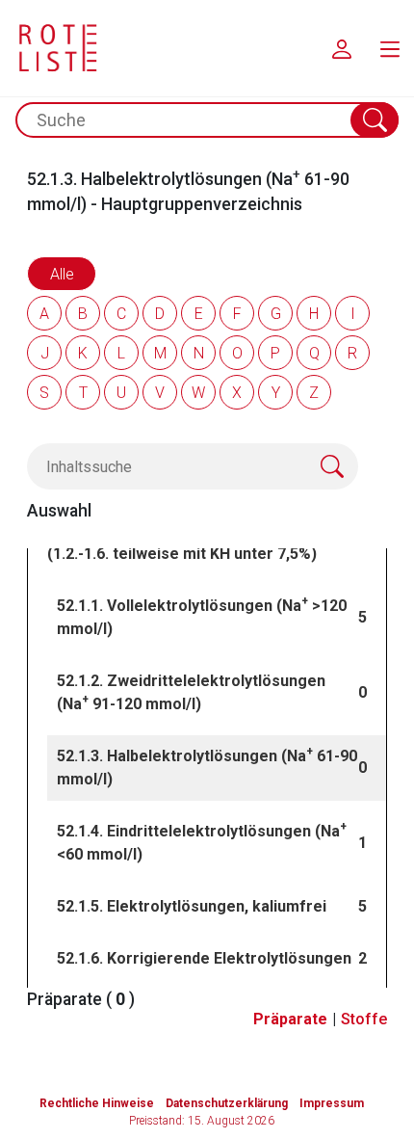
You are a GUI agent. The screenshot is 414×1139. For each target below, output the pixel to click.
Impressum (331, 1103)
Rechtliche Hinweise (96, 1103)
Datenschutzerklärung (227, 1103)
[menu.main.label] (390, 48)
